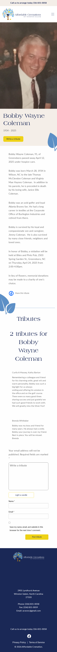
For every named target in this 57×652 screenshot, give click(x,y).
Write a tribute (13, 139)
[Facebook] (11, 293)
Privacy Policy (19, 642)
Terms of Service (37, 642)
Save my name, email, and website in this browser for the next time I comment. (26, 528)
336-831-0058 (40, 3)
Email (11, 512)
